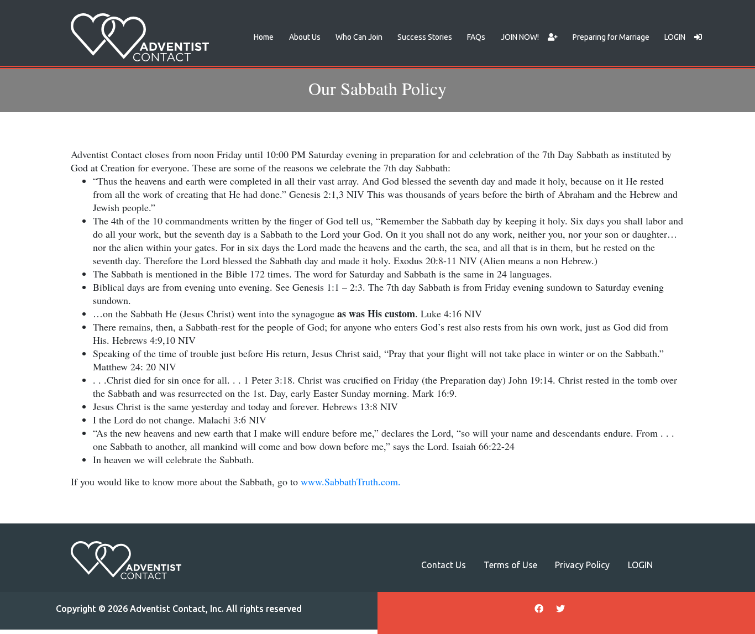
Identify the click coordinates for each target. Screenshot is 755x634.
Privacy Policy (582, 565)
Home (264, 37)
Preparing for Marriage (611, 37)
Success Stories (424, 37)
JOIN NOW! (520, 37)
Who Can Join (358, 37)
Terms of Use (510, 565)
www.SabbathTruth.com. (351, 481)
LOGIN (674, 37)
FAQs (476, 37)
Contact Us (443, 565)
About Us (305, 37)
